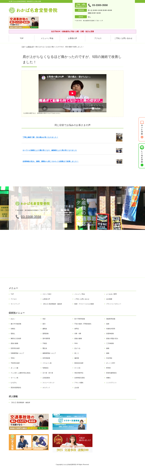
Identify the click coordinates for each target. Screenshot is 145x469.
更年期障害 (46, 338)
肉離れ (108, 378)
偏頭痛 (76, 358)
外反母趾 (109, 358)
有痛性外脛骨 (110, 328)
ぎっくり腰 (14, 368)
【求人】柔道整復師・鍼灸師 (52, 304)
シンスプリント (111, 382)
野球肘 (108, 368)
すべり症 (77, 368)
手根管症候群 (15, 363)
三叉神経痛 (110, 343)
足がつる (77, 348)
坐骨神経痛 (46, 358)
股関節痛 (46, 333)
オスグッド (46, 387)
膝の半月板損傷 (16, 324)
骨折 (44, 319)
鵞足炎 (45, 348)
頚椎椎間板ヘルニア (17, 353)
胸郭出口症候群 (16, 338)
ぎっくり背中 (110, 363)
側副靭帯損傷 (110, 319)
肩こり (76, 353)
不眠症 (45, 343)
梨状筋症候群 (78, 363)
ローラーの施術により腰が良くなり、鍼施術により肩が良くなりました (50, 150)
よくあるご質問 (111, 294)
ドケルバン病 (47, 363)
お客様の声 (72, 38)
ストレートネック (48, 382)
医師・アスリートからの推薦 (84, 304)
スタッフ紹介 (47, 294)
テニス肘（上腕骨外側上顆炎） (21, 373)
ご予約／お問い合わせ (123, 38)
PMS (76, 343)
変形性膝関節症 (111, 373)
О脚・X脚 (77, 333)
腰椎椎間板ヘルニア (49, 353)
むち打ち (14, 382)
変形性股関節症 (16, 387)
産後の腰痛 (78, 338)
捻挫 (107, 324)
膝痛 (107, 348)
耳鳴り (13, 358)
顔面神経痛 (110, 333)
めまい (13, 319)
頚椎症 (13, 328)
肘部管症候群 (15, 348)
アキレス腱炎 (78, 382)
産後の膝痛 (14, 343)
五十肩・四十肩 (48, 373)
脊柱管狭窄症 (78, 373)
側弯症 (76, 328)
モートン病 (14, 378)
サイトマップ (15, 304)
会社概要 (109, 299)
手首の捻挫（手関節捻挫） (83, 324)
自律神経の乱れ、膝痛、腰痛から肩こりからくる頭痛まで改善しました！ (51, 161)
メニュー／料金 (47, 38)
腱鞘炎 (45, 328)
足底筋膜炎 (46, 378)
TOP (21, 38)
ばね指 (76, 387)
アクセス (98, 38)
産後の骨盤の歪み (112, 338)
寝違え (13, 333)
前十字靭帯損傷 (79, 319)
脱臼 (44, 324)
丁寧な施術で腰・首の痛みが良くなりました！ (40, 137)
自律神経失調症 (79, 378)
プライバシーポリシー (113, 304)
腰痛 (107, 353)
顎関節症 (46, 368)
